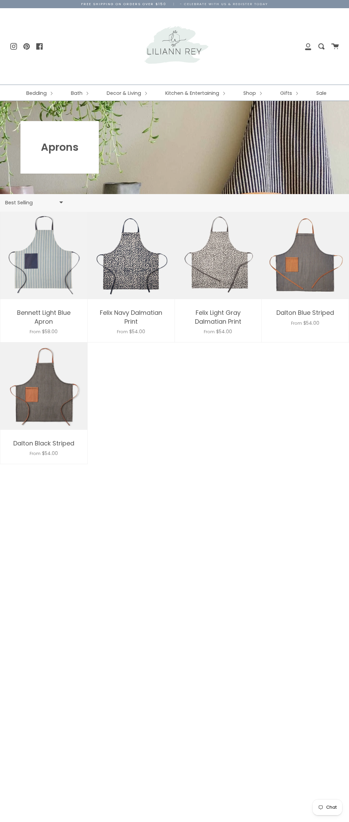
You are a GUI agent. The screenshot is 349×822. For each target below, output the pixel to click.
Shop (250, 93)
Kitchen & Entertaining (193, 93)
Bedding (37, 93)
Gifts (286, 93)
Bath (77, 93)
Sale (321, 93)
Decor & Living (124, 93)
